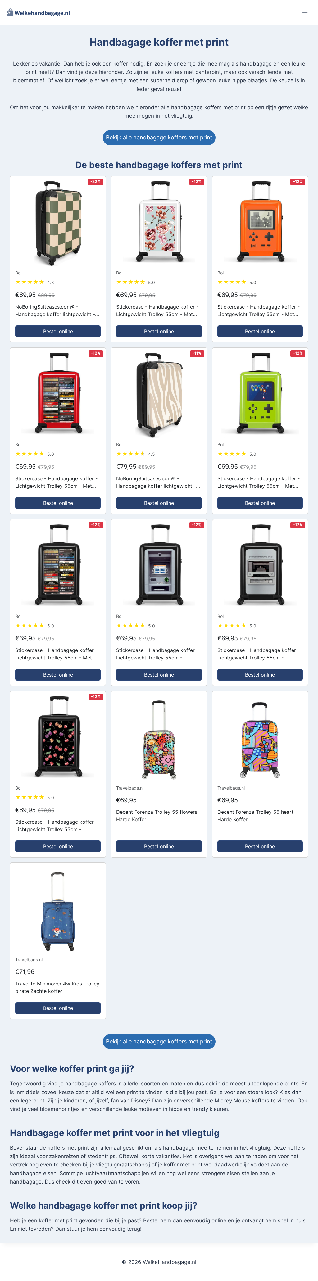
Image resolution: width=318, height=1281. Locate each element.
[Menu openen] (305, 12)
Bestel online (58, 331)
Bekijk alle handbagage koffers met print (159, 137)
